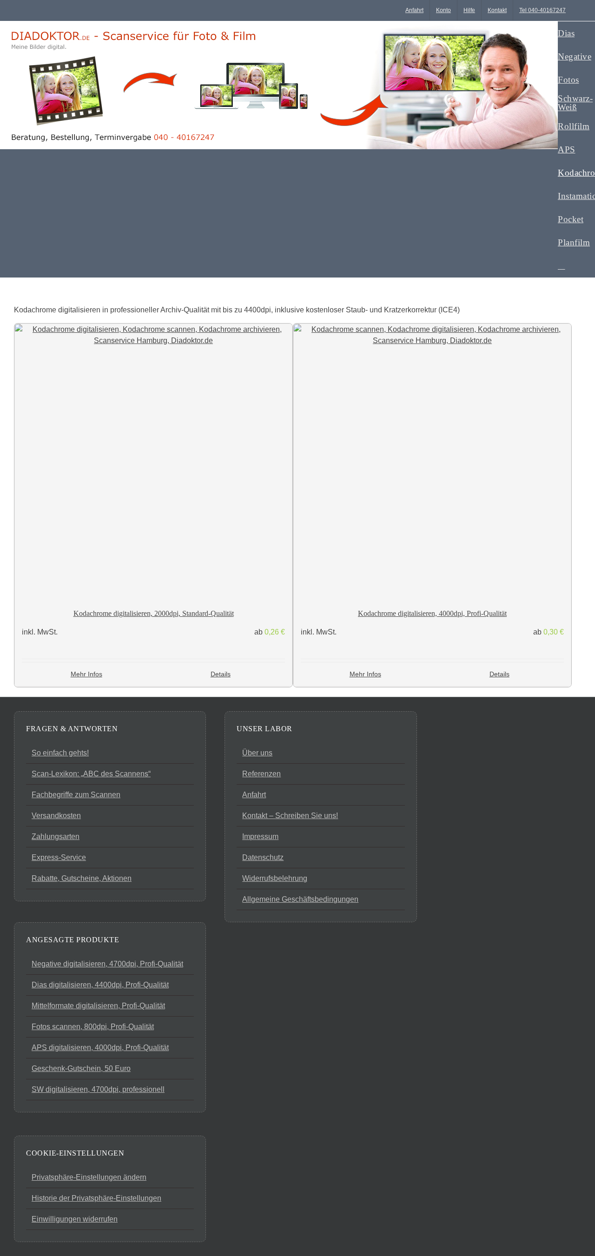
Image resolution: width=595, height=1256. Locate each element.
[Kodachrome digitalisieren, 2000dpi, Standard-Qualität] (153, 462)
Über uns (257, 753)
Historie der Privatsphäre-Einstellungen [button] (96, 1198)
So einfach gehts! (60, 753)
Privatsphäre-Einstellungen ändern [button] (89, 1177)
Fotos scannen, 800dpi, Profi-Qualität (93, 1027)
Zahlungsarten (55, 836)
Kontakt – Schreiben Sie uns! (290, 816)
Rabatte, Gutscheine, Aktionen (82, 878)
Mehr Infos (86, 674)
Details (221, 674)
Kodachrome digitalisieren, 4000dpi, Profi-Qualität (432, 613)
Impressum (260, 836)
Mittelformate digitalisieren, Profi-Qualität (98, 1006)
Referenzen (261, 774)
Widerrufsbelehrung (274, 878)
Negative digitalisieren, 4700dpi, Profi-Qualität (107, 964)
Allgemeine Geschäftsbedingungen (300, 899)
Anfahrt (254, 795)
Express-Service (59, 857)
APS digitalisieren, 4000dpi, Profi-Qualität (100, 1047)
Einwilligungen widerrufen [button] (75, 1219)
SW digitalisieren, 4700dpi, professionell (98, 1089)
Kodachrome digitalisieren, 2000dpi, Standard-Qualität (153, 613)
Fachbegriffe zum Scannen (76, 795)
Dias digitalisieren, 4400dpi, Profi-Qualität (100, 985)
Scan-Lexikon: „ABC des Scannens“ (91, 774)
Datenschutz (263, 857)
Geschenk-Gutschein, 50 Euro (81, 1068)
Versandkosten (56, 816)
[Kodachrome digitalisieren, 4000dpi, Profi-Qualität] (432, 462)
